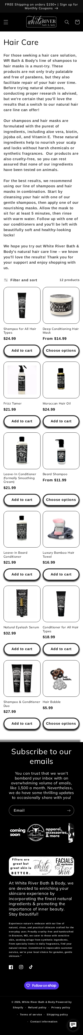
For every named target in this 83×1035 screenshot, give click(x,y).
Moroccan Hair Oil (57, 403)
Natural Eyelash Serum (21, 627)
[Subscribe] (69, 810)
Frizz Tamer (13, 403)
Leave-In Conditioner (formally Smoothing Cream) (20, 477)
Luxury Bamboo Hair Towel (58, 554)
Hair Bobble (52, 702)
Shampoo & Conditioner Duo (22, 704)
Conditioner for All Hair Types (61, 629)
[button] (6, 22)
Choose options (61, 350)
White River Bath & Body (38, 1002)
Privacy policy (60, 1007)
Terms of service (31, 1014)
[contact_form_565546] (73, 1025)
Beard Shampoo (55, 474)
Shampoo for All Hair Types (20, 331)
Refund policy (37, 1007)
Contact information (43, 1021)
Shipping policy (57, 1014)
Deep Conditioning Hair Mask (61, 331)
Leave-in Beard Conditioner (15, 554)
